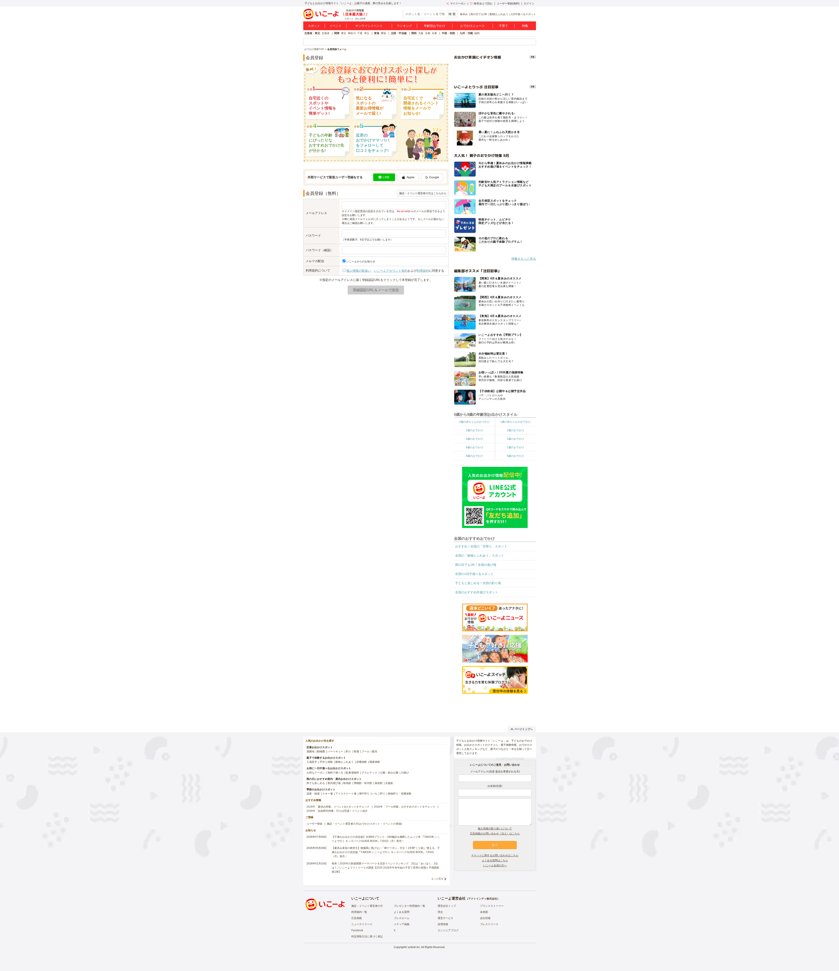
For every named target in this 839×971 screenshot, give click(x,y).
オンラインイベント (369, 26)
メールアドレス (316, 213)
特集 (525, 26)
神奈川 (352, 33)
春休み (464, 14)
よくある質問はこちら (495, 860)
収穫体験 (361, 761)
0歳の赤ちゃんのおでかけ (474, 421)
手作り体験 (326, 761)
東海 (376, 33)
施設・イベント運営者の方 (367, 905)
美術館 (379, 783)
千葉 (359, 33)
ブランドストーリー (492, 905)
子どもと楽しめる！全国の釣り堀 (478, 583)
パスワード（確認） (319, 250)
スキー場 (327, 793)
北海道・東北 (312, 33)
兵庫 (434, 33)
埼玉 (366, 33)
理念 (440, 912)
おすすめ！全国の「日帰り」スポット (481, 546)
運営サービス (445, 918)
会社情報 (485, 918)
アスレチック (369, 772)
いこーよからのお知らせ (360, 261)
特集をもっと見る (523, 258)
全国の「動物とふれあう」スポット (479, 555)
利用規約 (423, 270)
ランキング (404, 26)
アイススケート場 (345, 793)
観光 (374, 751)
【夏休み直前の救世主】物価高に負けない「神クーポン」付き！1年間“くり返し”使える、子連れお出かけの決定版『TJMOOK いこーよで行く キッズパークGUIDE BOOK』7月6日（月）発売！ (386, 852)
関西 (414, 33)
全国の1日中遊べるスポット (474, 574)
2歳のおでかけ (474, 430)
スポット (314, 26)
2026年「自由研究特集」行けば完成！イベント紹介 (337, 810)
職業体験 (374, 761)
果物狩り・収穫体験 (399, 793)
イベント (335, 26)
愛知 (383, 33)
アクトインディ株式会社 (482, 898)
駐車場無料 (352, 772)
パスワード (313, 235)
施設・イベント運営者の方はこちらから (422, 193)
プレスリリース (489, 924)
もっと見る (437, 878)
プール (365, 751)
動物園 (321, 751)
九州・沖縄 (466, 33)
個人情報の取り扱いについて (495, 828)
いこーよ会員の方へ (495, 865)
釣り (348, 751)
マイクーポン (458, 3)
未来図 (484, 912)
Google (434, 177)
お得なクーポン (316, 772)
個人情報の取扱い (358, 270)
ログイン (529, 3)
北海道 (325, 33)
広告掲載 (356, 918)
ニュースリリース (361, 924)
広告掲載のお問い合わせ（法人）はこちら (495, 833)
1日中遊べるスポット (523, 14)
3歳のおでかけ (515, 430)
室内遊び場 (334, 783)
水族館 (389, 783)
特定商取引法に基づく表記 (367, 936)
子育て (503, 26)
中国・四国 (448, 33)
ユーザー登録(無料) (508, 3)
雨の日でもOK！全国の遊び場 (475, 564)
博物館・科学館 (363, 783)
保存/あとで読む (483, 3)
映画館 (347, 783)
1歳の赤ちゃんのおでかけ (515, 421)
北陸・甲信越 (399, 33)
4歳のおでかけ (474, 438)
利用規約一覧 (359, 912)
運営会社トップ (447, 905)
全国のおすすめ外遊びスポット (476, 592)
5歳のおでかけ (515, 438)
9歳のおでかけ (515, 455)
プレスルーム (401, 918)
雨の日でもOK (478, 14)
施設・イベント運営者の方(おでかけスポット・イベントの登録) (364, 823)
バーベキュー (335, 751)
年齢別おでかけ (434, 26)
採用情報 (443, 924)
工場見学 (312, 761)
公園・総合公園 (389, 772)
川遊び (405, 772)
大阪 (420, 33)
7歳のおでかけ (515, 447)
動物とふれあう (499, 14)
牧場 (356, 751)
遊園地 (310, 751)
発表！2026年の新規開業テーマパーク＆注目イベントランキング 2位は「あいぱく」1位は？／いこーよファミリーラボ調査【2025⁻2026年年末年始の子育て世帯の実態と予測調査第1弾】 (385, 867)
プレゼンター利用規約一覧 (409, 905)
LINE (386, 177)
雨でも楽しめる (316, 783)
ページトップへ (523, 729)
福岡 (477, 33)
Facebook (357, 930)
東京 (343, 33)
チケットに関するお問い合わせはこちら (494, 855)
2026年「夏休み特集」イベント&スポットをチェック (338, 806)
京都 (427, 33)
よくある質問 (401, 912)
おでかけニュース (472, 26)
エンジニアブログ (448, 930)
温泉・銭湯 (313, 793)
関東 (337, 33)
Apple (410, 177)
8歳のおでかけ (474, 455)
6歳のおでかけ (474, 447)
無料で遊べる (335, 772)
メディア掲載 (401, 924)
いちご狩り (378, 793)
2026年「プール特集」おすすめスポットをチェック (404, 806)
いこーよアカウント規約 (390, 270)
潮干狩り (364, 793)
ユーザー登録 (314, 823)
